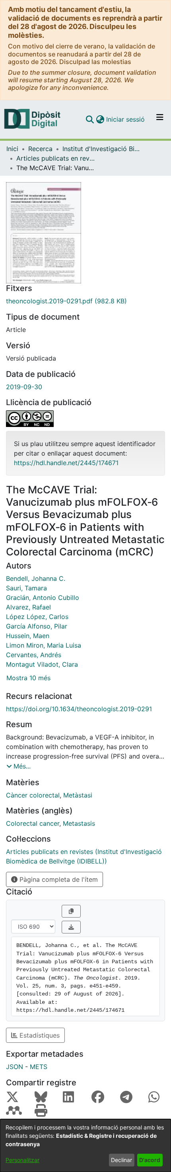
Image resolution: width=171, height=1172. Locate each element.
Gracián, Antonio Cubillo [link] (42, 598)
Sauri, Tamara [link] (26, 588)
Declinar (121, 1159)
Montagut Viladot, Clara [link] (42, 664)
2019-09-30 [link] (24, 387)
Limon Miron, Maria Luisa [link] (43, 645)
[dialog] (85, 1145)
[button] (90, 119)
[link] (85, 301)
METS (38, 1067)
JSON (14, 1067)
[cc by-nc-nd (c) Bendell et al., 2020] (85, 418)
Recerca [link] (40, 149)
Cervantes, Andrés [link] (33, 655)
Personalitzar (22, 1159)
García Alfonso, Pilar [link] (36, 626)
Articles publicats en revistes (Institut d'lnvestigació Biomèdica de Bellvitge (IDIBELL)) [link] (56, 158)
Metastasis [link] (79, 823)
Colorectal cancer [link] (32, 823)
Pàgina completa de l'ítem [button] (57, 879)
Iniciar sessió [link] (126, 119)
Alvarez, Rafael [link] (28, 607)
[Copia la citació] (71, 911)
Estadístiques (38, 1035)
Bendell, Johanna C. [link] (35, 578)
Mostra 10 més (28, 678)
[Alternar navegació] (160, 119)
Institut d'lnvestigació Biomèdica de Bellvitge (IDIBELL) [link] (102, 149)
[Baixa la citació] (71, 927)
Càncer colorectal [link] (33, 795)
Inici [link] (12, 149)
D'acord (149, 1159)
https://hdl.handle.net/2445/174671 (66, 463)
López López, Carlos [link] (37, 617)
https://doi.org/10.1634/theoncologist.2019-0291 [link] (79, 709)
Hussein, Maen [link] (27, 636)
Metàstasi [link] (77, 795)
